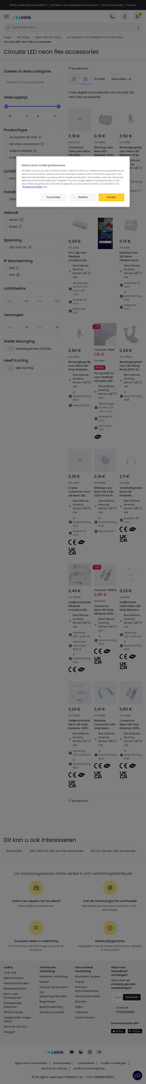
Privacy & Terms (32, 186)
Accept (111, 197)
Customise (53, 197)
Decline (82, 197)
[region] (73, 181)
